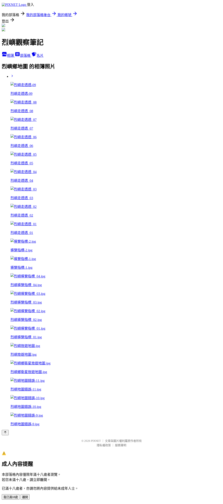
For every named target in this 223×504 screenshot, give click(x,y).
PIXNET (96, 440)
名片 (40, 55)
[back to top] (5, 432)
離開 (25, 497)
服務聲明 (120, 445)
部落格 (25, 55)
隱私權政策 (104, 445)
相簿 (11, 55)
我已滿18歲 (10, 497)
